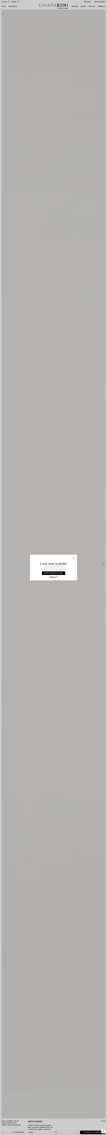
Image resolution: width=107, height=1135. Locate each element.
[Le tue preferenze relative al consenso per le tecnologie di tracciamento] (103, 1131)
